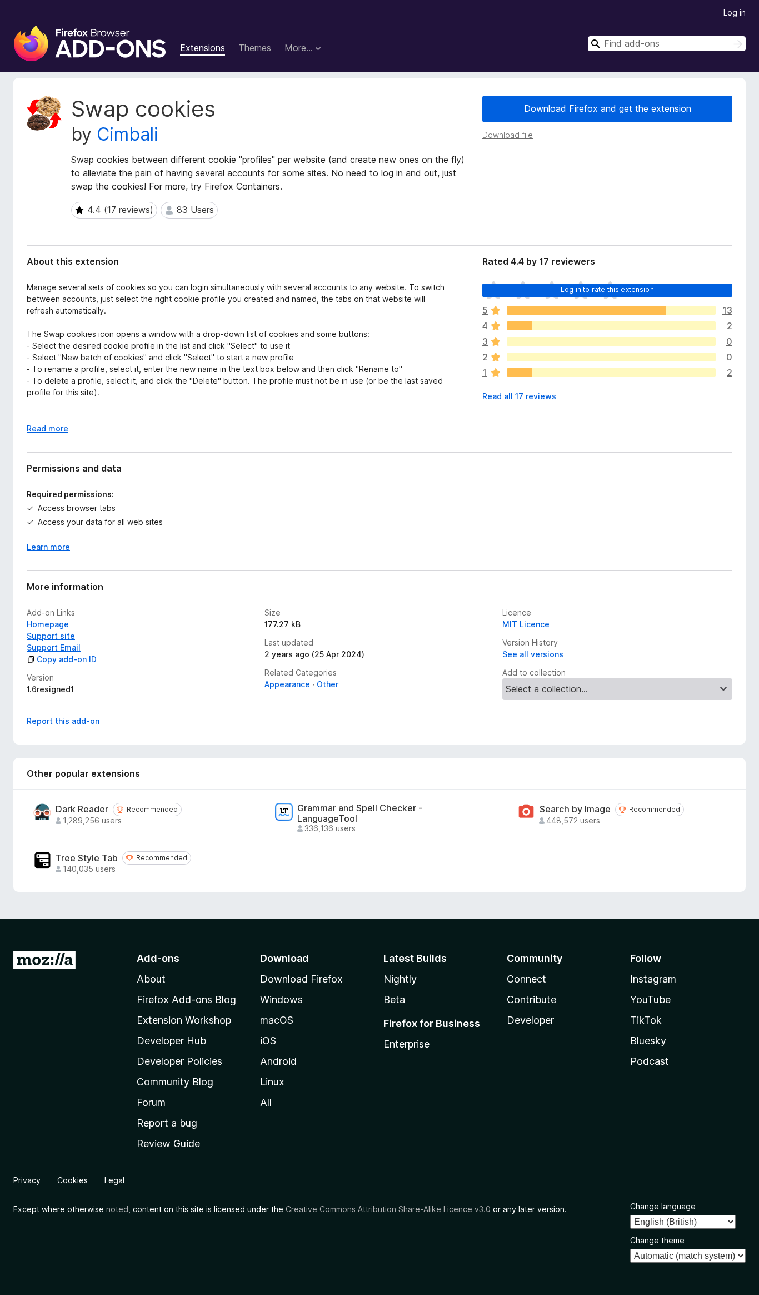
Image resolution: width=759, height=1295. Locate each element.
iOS (268, 1040)
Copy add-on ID (67, 659)
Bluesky (648, 1040)
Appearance (287, 684)
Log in (734, 12)
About (151, 979)
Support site (51, 636)
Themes (254, 47)
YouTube (650, 999)
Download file (507, 135)
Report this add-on (63, 721)
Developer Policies (179, 1061)
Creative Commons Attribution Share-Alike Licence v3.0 (388, 1209)
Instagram (653, 979)
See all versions (532, 654)
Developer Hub (171, 1040)
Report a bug (167, 1123)
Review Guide (168, 1143)
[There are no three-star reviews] (611, 341)
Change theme (657, 1240)
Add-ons (158, 958)
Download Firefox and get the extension (607, 108)
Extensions (202, 47)
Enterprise (406, 1044)
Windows (281, 999)
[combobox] (667, 43)
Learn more (48, 547)
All (266, 1102)
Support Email (54, 647)
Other (327, 684)
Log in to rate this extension (607, 289)
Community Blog (175, 1082)
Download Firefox (301, 979)
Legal (114, 1180)
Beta (394, 999)
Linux (272, 1082)
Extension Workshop (184, 1020)
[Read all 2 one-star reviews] (611, 372)
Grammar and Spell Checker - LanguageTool (359, 813)
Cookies (72, 1180)
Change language (663, 1206)
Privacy (27, 1180)
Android (278, 1061)
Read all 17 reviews (519, 396)
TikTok (646, 1020)
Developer (530, 1020)
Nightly (400, 979)
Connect (526, 979)
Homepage (48, 624)
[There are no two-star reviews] (611, 357)
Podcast (649, 1061)
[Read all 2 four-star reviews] (611, 325)
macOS (276, 1020)
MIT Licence (526, 624)
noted (117, 1209)
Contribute (531, 999)
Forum (151, 1102)
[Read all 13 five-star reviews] (611, 310)
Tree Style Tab (87, 858)
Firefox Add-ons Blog (186, 999)
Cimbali (127, 134)
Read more (47, 428)
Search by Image (575, 809)
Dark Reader (82, 809)
